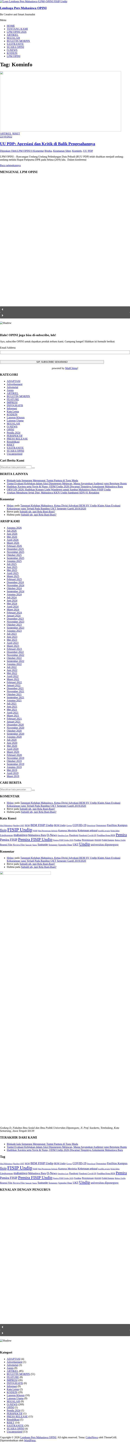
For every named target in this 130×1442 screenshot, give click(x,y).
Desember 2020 (15, 724)
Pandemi (73, 835)
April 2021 (12, 712)
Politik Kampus (108, 840)
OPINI (10, 429)
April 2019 (12, 773)
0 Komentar (37, 150)
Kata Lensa (13, 411)
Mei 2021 (12, 709)
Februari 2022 (14, 682)
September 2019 (15, 764)
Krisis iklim (115, 831)
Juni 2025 (12, 567)
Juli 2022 (12, 667)
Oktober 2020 (14, 730)
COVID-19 (79, 825)
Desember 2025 (15, 549)
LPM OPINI (13, 56)
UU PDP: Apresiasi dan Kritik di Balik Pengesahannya (47, 144)
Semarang (53, 844)
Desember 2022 (15, 652)
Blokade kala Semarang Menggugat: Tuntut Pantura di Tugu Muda (42, 480)
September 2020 (15, 733)
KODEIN (12, 53)
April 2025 (12, 573)
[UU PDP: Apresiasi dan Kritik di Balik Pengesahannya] (60, 130)
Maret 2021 (13, 715)
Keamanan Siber (62, 150)
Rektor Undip (120, 840)
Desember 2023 (15, 618)
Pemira (121, 835)
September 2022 (15, 661)
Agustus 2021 (14, 700)
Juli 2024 (12, 597)
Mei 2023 (12, 639)
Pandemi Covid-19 (87, 835)
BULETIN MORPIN (18, 41)
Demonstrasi (101, 825)
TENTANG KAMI (17, 28)
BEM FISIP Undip (41, 825)
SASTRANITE (15, 44)
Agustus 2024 (14, 594)
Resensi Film (6, 844)
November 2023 (15, 621)
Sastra (34, 845)
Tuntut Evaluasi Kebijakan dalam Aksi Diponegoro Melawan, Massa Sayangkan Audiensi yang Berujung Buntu (67, 483)
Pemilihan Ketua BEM (106, 835)
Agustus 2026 (14, 527)
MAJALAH (13, 38)
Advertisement (14, 384)
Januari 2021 (13, 721)
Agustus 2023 (14, 630)
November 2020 (15, 727)
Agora (10, 390)
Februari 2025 (14, 579)
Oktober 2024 (14, 588)
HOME (11, 25)
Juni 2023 (12, 636)
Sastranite (43, 844)
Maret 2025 (13, 576)
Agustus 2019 (14, 767)
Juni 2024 (12, 600)
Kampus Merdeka (67, 830)
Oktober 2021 (14, 694)
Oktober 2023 (14, 624)
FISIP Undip (19, 829)
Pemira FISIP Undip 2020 (63, 840)
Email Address (8, 347)
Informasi (12, 408)
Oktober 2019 (14, 761)
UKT (76, 844)
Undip (84, 844)
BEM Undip (60, 825)
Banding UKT (18, 825)
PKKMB (97, 840)
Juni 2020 (12, 742)
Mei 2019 (12, 770)
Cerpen (69, 825)
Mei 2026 (12, 536)
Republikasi (13, 441)
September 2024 (15, 591)
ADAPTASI (13, 381)
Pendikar (77, 840)
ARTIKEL (12, 34)
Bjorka (48, 150)
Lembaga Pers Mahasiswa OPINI (23, 8)
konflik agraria (104, 831)
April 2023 (12, 642)
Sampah (28, 845)
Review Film (19, 844)
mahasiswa (20, 835)
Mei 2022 (12, 673)
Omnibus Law (63, 835)
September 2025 (15, 558)
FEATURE (13, 399)
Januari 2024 (13, 615)
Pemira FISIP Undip (35, 839)
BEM (27, 825)
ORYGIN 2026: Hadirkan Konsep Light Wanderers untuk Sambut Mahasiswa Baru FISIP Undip (59, 489)
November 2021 (15, 691)
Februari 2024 (14, 612)
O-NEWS (12, 50)
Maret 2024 (13, 609)
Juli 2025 (12, 564)
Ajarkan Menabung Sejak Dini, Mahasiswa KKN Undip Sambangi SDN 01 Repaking (53, 492)
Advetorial (12, 387)
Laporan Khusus (16, 417)
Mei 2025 (12, 570)
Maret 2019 (13, 776)
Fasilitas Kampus (117, 825)
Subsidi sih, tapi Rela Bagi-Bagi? (37, 511)
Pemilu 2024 (13, 432)
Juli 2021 (12, 703)
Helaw (10, 505)
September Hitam (65, 845)
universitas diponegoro (104, 844)
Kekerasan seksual (88, 830)
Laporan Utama (15, 420)
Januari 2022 (13, 685)
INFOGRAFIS (15, 405)
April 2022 (12, 676)
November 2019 (15, 758)
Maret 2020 (13, 752)
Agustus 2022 (14, 664)
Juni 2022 (12, 670)
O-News (52, 835)
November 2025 (15, 552)
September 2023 (15, 627)
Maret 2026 (13, 542)
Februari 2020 (14, 755)
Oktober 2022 (14, 658)
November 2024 (15, 585)
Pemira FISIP (8, 839)
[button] (65, 309)
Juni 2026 (12, 533)
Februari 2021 (14, 718)
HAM (35, 831)
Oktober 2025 (14, 555)
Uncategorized (14, 453)
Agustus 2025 (14, 561)
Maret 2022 (13, 679)
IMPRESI (12, 402)
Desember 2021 (15, 688)
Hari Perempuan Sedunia (48, 831)
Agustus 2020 (14, 736)
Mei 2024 (12, 603)
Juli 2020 (12, 739)
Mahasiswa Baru (37, 835)
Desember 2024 (15, 582)
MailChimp (71, 368)
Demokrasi (91, 825)
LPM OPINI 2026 (16, 31)
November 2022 (15, 655)
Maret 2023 (13, 645)
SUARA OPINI (15, 47)
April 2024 (12, 606)
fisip (3, 830)
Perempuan (88, 839)
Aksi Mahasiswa (6, 825)
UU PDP (88, 150)
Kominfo (77, 150)
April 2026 (12, 539)
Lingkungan (6, 835)
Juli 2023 (12, 633)
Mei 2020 (12, 745)
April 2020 (12, 749)
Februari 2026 (14, 546)
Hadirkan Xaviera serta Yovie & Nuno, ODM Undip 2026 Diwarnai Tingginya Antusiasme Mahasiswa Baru (65, 486)
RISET (16, 133)
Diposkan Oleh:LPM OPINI (15, 150)
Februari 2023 (14, 649)
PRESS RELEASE (17, 438)
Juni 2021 (12, 706)
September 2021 (15, 697)
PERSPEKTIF (15, 435)
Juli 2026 (12, 530)
